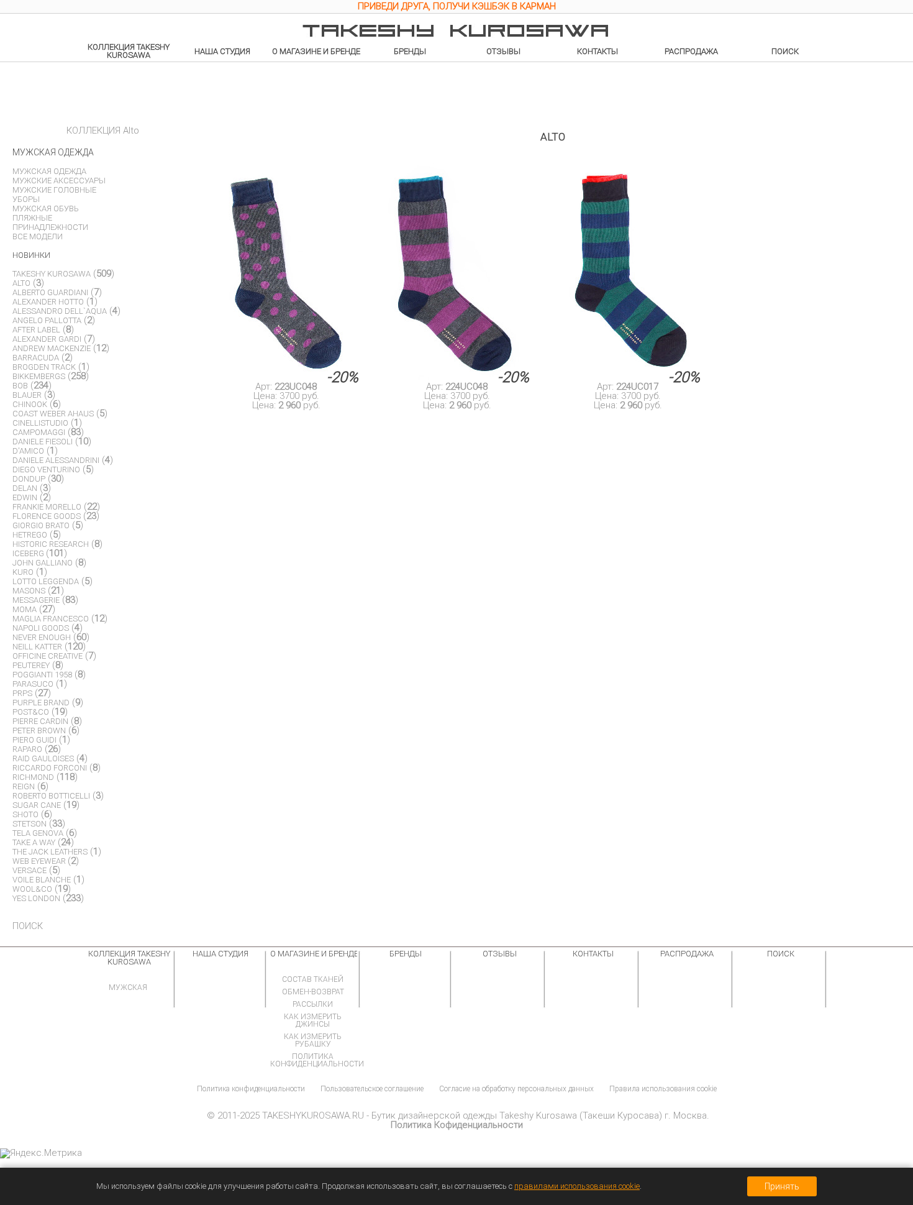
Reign (23, 786)
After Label (36, 329)
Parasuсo (32, 684)
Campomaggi (38, 432)
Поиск (785, 51)
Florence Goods (46, 516)
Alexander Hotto (48, 301)
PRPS (22, 693)
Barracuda (35, 357)
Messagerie (36, 600)
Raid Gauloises (43, 758)
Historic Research (50, 544)
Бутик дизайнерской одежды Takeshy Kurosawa (474, 1115)
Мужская (128, 987)
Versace (29, 870)
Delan (24, 488)
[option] (456, 8)
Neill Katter (37, 646)
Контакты (597, 51)
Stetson (29, 823)
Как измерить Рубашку (313, 1040)
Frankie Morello (46, 506)
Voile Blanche (41, 879)
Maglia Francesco (50, 618)
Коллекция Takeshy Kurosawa (129, 51)
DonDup (28, 478)
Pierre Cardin (40, 721)
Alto (21, 283)
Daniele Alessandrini (55, 460)
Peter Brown (39, 730)
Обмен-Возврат (313, 991)
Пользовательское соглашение (372, 1089)
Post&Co (30, 712)
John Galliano (42, 562)
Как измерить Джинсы (313, 1020)
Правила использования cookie (663, 1089)
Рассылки (313, 1004)
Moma (24, 609)
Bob (20, 385)
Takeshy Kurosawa (51, 273)
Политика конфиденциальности (317, 1060)
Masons (28, 590)
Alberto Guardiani (50, 292)
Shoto (25, 814)
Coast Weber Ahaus (53, 413)
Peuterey (31, 665)
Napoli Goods (40, 628)
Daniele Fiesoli (42, 441)
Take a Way (33, 842)
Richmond (33, 777)
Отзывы (503, 51)
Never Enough (41, 637)
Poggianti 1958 (42, 674)
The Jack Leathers (50, 851)
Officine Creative (47, 656)
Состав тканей (312, 979)
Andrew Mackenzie (51, 348)
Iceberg (29, 553)
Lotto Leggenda (45, 581)
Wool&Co (32, 889)
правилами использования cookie (577, 1186)
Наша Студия (222, 51)
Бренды (410, 51)
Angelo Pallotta (46, 320)
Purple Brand (41, 702)
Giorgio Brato (41, 525)
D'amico (28, 451)
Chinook (29, 404)
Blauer (27, 395)
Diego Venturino (46, 469)
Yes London (36, 898)
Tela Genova (37, 833)
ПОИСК (27, 926)
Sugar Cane (36, 805)
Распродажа (691, 51)
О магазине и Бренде (316, 51)
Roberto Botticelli (51, 795)
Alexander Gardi (46, 339)
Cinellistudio (40, 423)
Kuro (23, 572)
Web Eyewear (40, 861)
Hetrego (29, 534)
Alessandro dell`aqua (59, 311)
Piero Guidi (34, 740)
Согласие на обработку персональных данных (516, 1089)
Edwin (24, 497)
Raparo (27, 749)
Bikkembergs (38, 376)
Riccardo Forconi (49, 767)
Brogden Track (44, 367)
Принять (782, 1186)
